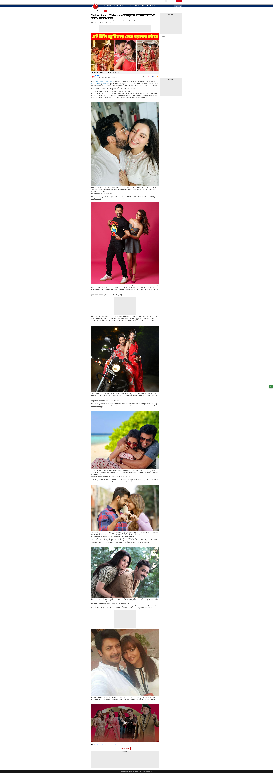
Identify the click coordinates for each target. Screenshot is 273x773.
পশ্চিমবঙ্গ (115, 6)
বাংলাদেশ (152, 6)
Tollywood (107, 745)
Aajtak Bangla (98, 76)
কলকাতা (109, 6)
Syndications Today (149, 771)
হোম (104, 6)
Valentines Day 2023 (115, 745)
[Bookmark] (158, 77)
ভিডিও (131, 6)
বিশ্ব (148, 6)
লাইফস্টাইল (122, 6)
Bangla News (93, 11)
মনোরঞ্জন (137, 6)
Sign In (178, 1)
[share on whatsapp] (271, 386)
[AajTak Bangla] (95, 6)
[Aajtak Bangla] (92, 76)
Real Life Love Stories (98, 745)
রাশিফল (143, 6)
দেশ (127, 6)
